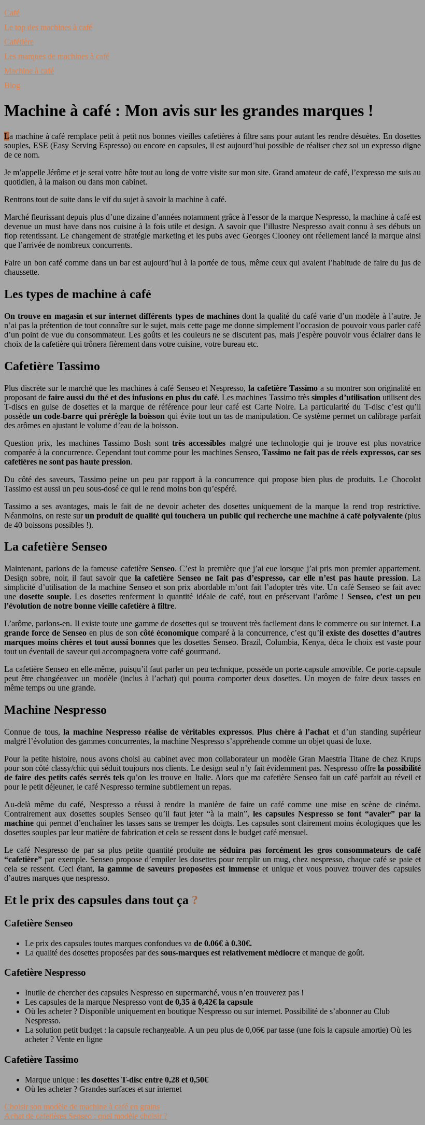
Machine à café (29, 70)
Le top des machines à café (48, 27)
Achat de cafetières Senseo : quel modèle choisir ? (85, 1116)
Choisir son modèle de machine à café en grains (82, 1106)
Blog (12, 85)
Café (12, 12)
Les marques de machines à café (56, 56)
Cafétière (19, 41)
